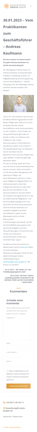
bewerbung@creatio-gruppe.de (14, 262)
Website (8, 361)
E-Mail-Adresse (11, 352)
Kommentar (10, 317)
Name (8, 343)
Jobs (26, 247)
